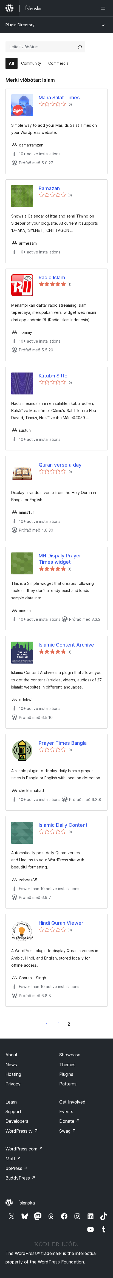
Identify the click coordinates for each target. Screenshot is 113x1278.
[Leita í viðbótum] (79, 46)
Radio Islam (52, 277)
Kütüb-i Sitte (53, 376)
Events (66, 1111)
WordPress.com (24, 1149)
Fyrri (46, 1024)
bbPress (16, 1168)
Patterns (68, 1084)
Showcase (69, 1054)
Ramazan (49, 188)
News (11, 1064)
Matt (13, 1158)
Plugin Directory (20, 24)
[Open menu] (104, 8)
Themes (67, 1064)
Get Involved (72, 1102)
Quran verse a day (60, 465)
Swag (67, 1131)
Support (13, 1111)
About (11, 1054)
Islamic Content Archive (66, 645)
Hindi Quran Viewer (61, 923)
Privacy (13, 1084)
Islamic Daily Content (63, 825)
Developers (16, 1121)
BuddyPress (20, 1178)
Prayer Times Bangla (63, 743)
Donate (69, 1121)
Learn (11, 1102)
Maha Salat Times (59, 97)
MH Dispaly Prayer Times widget (60, 559)
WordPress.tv (21, 1131)
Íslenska (26, 1203)
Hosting (13, 1074)
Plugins (66, 1074)
